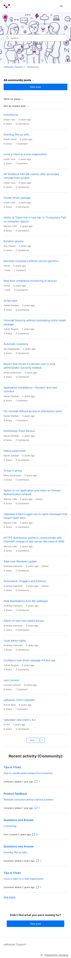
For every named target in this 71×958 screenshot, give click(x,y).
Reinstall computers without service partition (31, 261)
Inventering (11, 114)
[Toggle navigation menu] (61, 6)
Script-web (10, 300)
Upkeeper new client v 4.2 (20, 719)
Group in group (13, 470)
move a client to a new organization (25, 154)
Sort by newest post (15, 106)
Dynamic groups (13, 241)
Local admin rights (15, 640)
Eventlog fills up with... (17, 134)
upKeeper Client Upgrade (19, 700)
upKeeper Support (13, 66)
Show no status (12, 99)
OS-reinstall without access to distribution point (33, 411)
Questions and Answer (19, 820)
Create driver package (17, 197)
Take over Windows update (20, 561)
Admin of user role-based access (24, 620)
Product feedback (15, 793)
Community (33, 66)
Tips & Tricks (12, 767)
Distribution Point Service (19, 431)
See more (10, 897)
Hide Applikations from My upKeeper (26, 601)
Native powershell (15, 450)
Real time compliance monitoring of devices (30, 280)
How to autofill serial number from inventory (28, 773)
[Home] (7, 6)
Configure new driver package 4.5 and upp (29, 660)
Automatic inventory (16, 344)
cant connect (11, 680)
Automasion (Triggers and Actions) (25, 581)
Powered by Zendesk (56, 955)
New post (35, 86)
